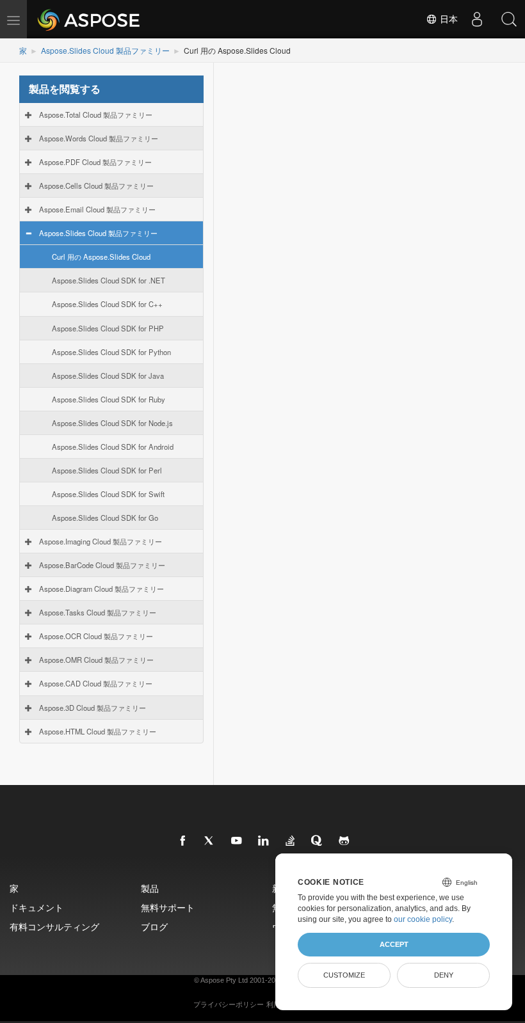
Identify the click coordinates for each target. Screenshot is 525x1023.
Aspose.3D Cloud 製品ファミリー (92, 707)
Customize (344, 975)
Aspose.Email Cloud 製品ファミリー (97, 209)
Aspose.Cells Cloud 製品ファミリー (96, 185)
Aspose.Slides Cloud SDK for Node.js (112, 423)
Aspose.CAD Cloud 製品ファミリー (95, 683)
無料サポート (168, 907)
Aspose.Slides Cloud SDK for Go (105, 517)
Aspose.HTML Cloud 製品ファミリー (97, 731)
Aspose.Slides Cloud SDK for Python (111, 352)
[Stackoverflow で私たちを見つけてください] (290, 841)
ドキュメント (36, 907)
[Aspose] (89, 19)
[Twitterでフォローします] (210, 841)
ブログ (154, 927)
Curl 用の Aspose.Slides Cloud (101, 256)
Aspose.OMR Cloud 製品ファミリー (96, 659)
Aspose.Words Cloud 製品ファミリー (98, 138)
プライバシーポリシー (228, 1004)
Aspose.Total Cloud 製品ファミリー (95, 114)
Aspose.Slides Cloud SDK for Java (108, 375)
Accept (394, 944)
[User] (477, 19)
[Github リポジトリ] (344, 841)
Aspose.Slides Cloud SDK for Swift (108, 494)
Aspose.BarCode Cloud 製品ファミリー (102, 565)
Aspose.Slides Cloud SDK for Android (113, 446)
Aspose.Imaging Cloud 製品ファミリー (100, 541)
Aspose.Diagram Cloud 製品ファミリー (101, 588)
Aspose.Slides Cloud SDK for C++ (107, 304)
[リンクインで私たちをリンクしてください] (263, 841)
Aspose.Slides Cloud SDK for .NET (108, 280)
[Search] (509, 19)
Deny (443, 975)
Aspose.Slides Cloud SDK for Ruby (108, 399)
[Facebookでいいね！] (183, 841)
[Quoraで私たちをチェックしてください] (317, 841)
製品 (150, 888)
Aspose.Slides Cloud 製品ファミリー (105, 50)
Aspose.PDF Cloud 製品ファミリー (95, 162)
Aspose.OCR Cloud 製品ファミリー (96, 636)
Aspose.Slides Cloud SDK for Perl (107, 470)
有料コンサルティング (54, 927)
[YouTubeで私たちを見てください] (237, 841)
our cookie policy (423, 919)
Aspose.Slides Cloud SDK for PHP (108, 328)
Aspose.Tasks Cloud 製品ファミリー (97, 612)
